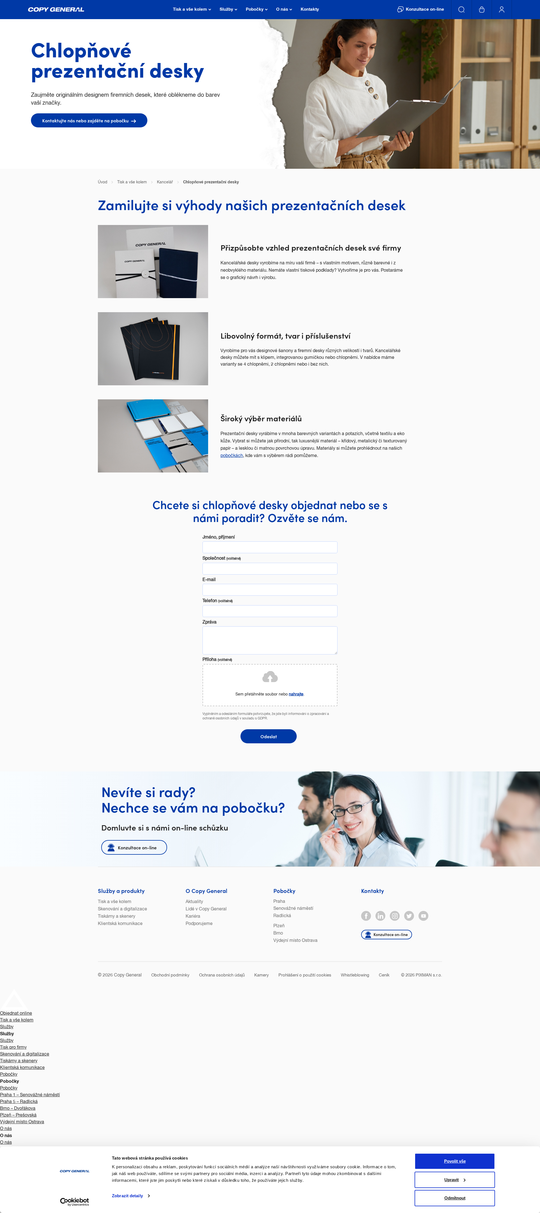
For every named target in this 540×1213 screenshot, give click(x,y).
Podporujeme (199, 924)
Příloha (217, 660)
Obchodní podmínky (170, 975)
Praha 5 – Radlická (19, 1102)
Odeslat (268, 736)
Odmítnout (454, 1198)
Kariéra (193, 916)
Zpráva (209, 622)
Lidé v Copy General (206, 909)
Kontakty (372, 890)
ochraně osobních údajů (220, 718)
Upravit (451, 1179)
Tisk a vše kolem (114, 902)
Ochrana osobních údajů (222, 975)
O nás (6, 1129)
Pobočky (284, 890)
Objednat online (16, 1013)
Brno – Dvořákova (17, 1108)
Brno (278, 933)
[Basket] (482, 9)
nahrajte (296, 694)
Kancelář (165, 182)
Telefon (217, 601)
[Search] (461, 9)
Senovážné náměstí (293, 908)
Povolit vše (455, 1161)
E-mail (209, 580)
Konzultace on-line (137, 847)
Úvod (102, 182)
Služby (7, 1027)
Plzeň (279, 926)
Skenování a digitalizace (122, 909)
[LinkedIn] (380, 916)
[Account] (502, 9)
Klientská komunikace (120, 924)
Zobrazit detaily (127, 1195)
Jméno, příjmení (218, 537)
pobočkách (231, 456)
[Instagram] (395, 916)
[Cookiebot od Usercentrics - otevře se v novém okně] (74, 1202)
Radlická (282, 916)
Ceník (384, 975)
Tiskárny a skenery (116, 916)
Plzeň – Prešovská (18, 1115)
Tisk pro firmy (13, 1047)
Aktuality (194, 902)
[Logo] (56, 9)
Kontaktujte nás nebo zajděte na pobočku (86, 120)
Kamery (261, 975)
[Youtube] (423, 916)
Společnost (221, 558)
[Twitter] (409, 916)
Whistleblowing (355, 975)
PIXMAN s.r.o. (429, 975)
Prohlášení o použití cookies (304, 975)
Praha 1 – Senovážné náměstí (30, 1095)
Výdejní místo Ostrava (295, 941)
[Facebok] (366, 916)
